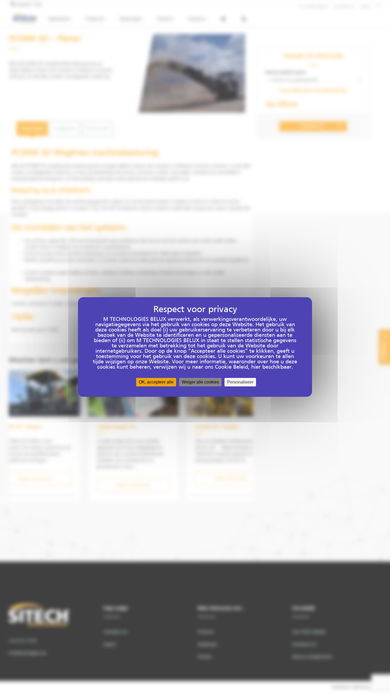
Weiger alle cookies (200, 382)
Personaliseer (240, 382)
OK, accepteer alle (156, 382)
